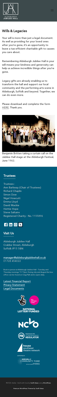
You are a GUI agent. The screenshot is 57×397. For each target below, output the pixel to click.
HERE (5, 107)
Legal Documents (13, 288)
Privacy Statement (14, 285)
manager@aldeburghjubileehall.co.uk (24, 257)
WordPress (47, 383)
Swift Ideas (34, 383)
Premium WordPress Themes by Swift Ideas (28, 388)
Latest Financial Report (17, 281)
